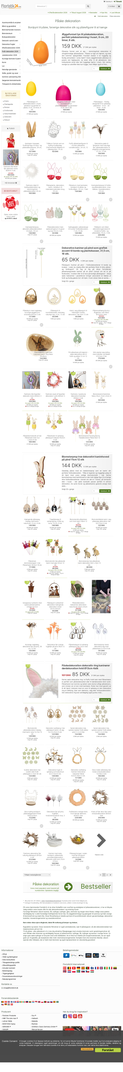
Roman (7, 107)
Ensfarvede (8, 110)
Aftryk (4, 954)
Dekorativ (7, 117)
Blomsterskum (7, 33)
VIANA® (5, 1029)
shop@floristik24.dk (11, 988)
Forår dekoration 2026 (10, 51)
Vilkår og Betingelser (10, 957)
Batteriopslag (7, 971)
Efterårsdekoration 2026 (58, 13)
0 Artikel (111, 6)
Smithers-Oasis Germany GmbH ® (44, 1027)
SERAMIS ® (6, 1027)
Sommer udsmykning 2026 (11, 77)
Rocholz (35, 1024)
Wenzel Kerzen (37, 1029)
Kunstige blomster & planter (11, 59)
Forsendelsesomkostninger (12, 976)
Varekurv (109, 1)
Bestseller (93, 13)
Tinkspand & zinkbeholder (11, 84)
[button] (110, 875)
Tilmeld (118, 1)
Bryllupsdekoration (8, 37)
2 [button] (107, 875)
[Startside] (95, 16)
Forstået (108, 1050)
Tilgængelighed (8, 973)
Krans (6, 101)
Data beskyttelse (8, 960)
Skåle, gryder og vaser (10, 73)
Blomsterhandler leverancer (11, 30)
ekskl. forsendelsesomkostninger (51, 901)
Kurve (4, 62)
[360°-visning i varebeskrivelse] (65, 158)
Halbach (35, 1018)
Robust (7, 120)
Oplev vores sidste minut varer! (11, 216)
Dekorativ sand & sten (10, 41)
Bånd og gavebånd (9, 26)
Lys (3, 66)
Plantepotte (8, 104)
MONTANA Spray (8, 1024)
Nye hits (104, 13)
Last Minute (115, 13)
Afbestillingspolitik (9, 965)
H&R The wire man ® (10, 1018)
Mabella (35, 1021)
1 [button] (103, 875)
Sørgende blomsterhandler (11, 80)
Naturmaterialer (10, 114)
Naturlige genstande (9, 69)
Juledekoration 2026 (9, 55)
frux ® (34, 1016)
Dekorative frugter (8, 44)
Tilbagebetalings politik (11, 962)
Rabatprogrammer (9, 979)
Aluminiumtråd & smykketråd (11, 23)
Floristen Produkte (9, 1016)
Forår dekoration (103, 16)
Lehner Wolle (7, 1021)
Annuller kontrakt (8, 968)
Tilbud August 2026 (78, 13)
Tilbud (12, 128)
